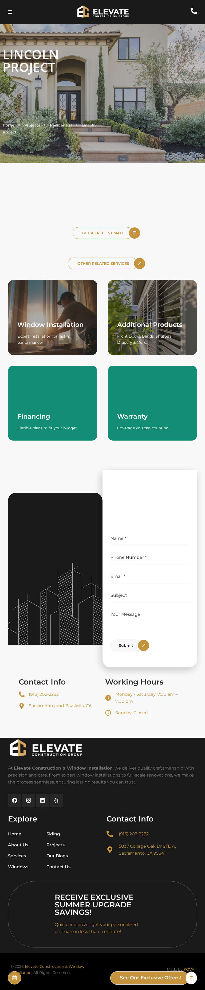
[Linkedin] (42, 800)
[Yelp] (56, 800)
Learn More (37, 339)
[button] (102, 233)
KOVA (189, 969)
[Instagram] (28, 800)
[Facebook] (14, 800)
